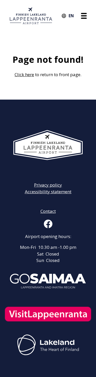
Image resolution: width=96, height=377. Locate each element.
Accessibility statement (48, 192)
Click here (24, 74)
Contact (48, 211)
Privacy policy (48, 185)
